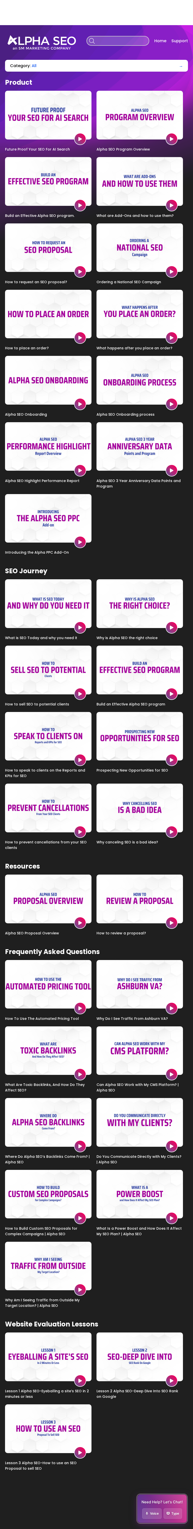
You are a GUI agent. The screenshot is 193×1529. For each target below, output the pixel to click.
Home (160, 41)
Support (179, 41)
